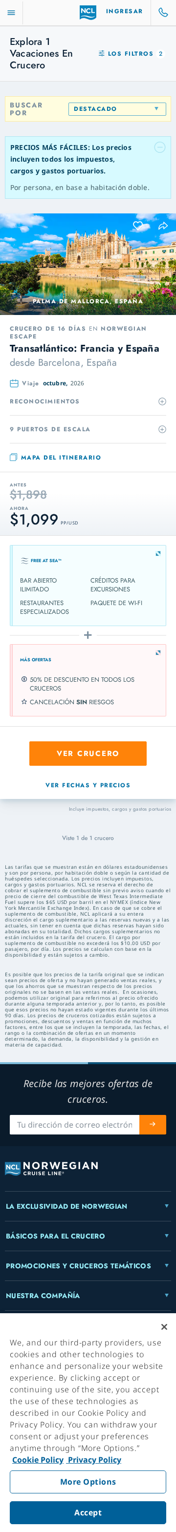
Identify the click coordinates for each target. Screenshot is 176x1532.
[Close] (164, 1327)
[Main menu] (11, 12)
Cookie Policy (38, 1459)
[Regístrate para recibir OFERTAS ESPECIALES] (153, 1124)
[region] (88, 1422)
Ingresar (124, 11)
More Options (88, 1481)
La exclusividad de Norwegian (67, 1206)
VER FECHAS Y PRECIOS (88, 785)
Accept (88, 1512)
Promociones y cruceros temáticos (78, 1266)
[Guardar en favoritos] (138, 226)
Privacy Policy (93, 1459)
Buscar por (26, 109)
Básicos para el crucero (55, 1236)
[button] (163, 226)
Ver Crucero (88, 753)
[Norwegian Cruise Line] (88, 12)
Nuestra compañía (43, 1296)
